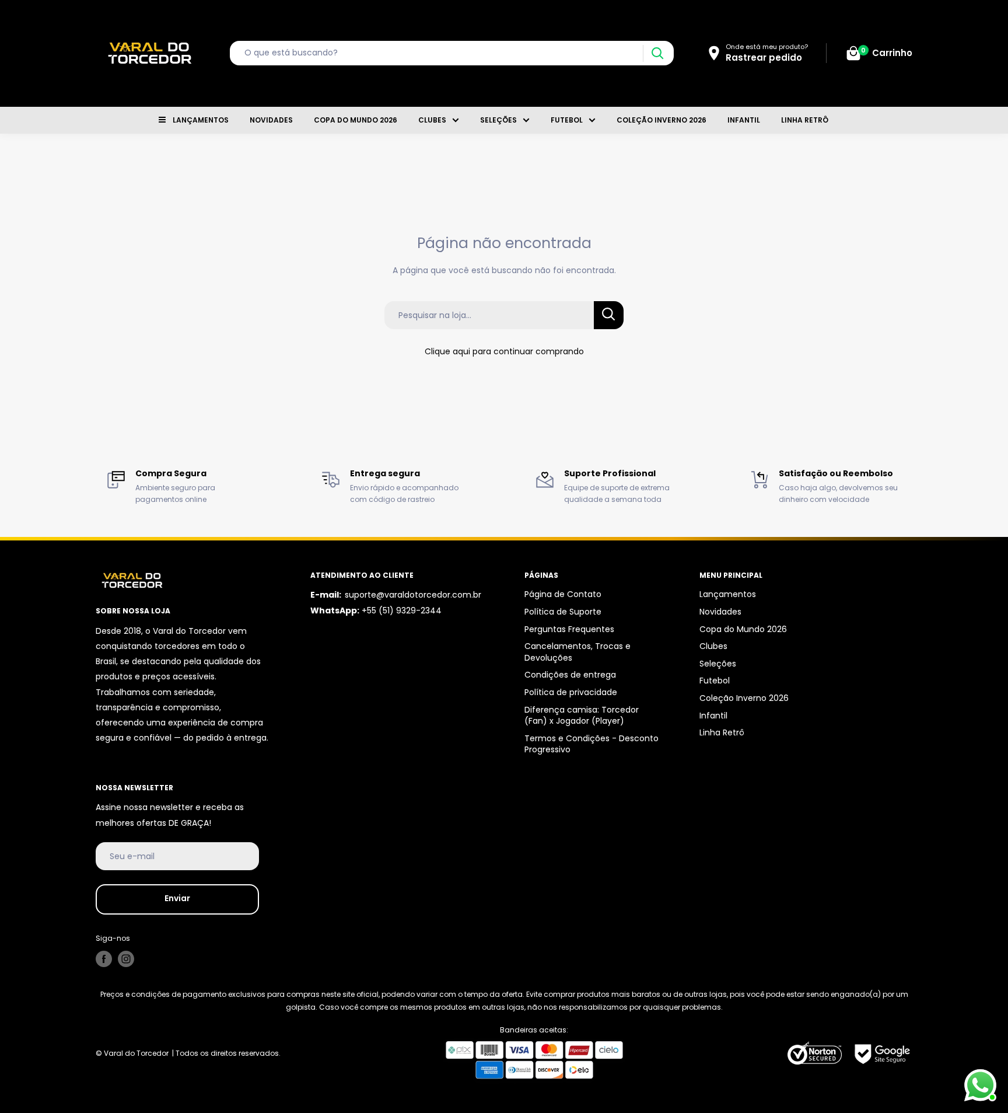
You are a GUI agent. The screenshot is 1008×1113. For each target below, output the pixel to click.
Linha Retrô (804, 120)
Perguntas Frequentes (569, 629)
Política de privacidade (570, 692)
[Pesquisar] (657, 53)
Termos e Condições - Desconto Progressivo (591, 744)
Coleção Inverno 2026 (661, 120)
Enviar (177, 898)
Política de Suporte (562, 611)
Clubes (432, 120)
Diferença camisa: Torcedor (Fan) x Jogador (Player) (581, 715)
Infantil (743, 120)
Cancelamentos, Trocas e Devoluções (577, 652)
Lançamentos (201, 120)
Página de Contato (562, 594)
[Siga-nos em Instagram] (126, 959)
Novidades (271, 120)
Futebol (567, 120)
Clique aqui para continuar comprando (504, 351)
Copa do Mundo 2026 (355, 120)
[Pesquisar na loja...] (609, 315)
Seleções (498, 120)
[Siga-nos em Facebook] (104, 959)
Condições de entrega (570, 675)
